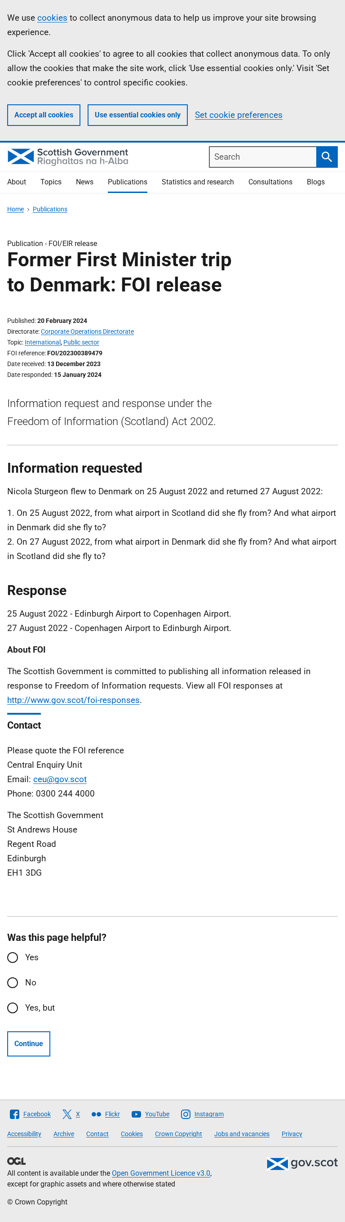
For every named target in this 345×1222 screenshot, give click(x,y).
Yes (32, 957)
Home (15, 209)
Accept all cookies (43, 115)
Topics (51, 182)
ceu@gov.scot (60, 779)
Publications (127, 182)
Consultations (270, 182)
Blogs (316, 182)
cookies (52, 18)
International (43, 342)
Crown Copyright (178, 1133)
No (30, 982)
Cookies (132, 1133)
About (16, 182)
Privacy (292, 1133)
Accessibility (24, 1133)
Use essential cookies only (138, 115)
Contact (97, 1133)
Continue (28, 1043)
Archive (63, 1133)
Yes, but (40, 1008)
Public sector (81, 342)
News (84, 182)
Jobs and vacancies (242, 1133)
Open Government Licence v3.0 (161, 1173)
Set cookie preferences (239, 115)
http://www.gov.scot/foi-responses (73, 700)
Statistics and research (198, 182)
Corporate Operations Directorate (87, 331)
